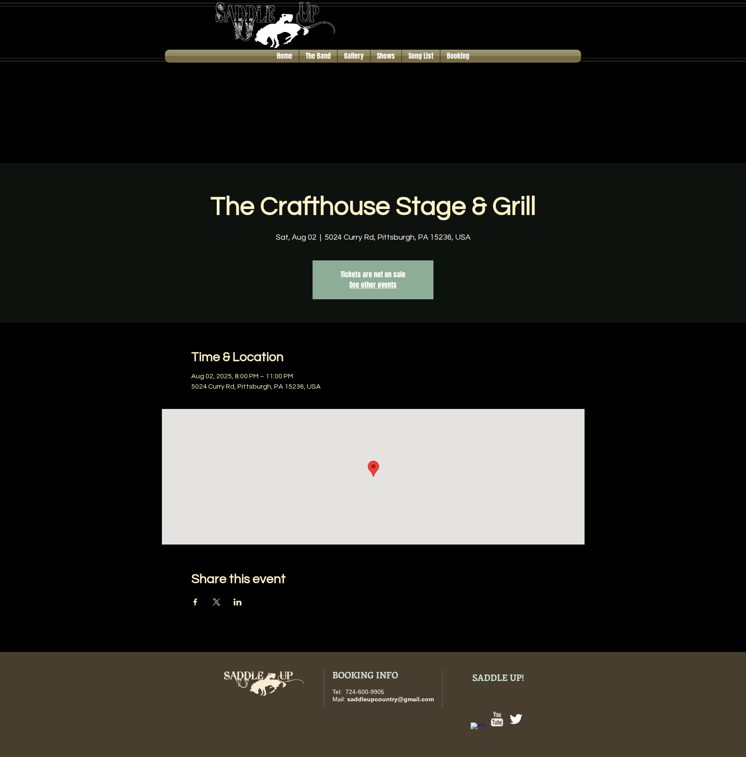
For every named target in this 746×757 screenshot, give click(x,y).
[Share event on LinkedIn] (238, 602)
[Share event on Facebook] (195, 602)
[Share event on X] (216, 602)
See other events (373, 285)
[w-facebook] (478, 729)
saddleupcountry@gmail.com (390, 699)
